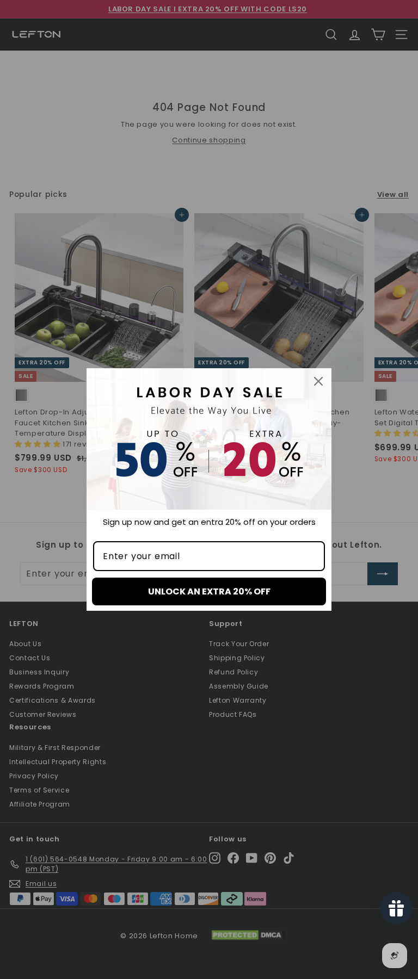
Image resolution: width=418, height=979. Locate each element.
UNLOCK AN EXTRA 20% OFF (209, 591)
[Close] (318, 381)
